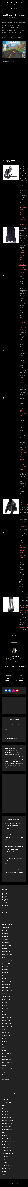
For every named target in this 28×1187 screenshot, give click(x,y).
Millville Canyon (6, 1126)
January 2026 (6, 912)
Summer (4, 1162)
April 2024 (5, 975)
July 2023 (5, 1002)
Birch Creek (5, 1090)
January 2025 (6, 948)
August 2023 (6, 999)
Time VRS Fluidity (7, 1165)
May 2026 (5, 900)
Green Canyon (6, 1102)
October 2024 (6, 957)
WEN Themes (18, 1184)
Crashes (4, 1096)
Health (4, 1105)
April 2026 (5, 903)
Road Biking (5, 1144)
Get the (22, 260)
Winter (4, 1171)
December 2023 (6, 987)
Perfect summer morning (12, 727)
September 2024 (7, 960)
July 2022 (5, 1038)
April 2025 (5, 939)
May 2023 (5, 1008)
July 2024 (5, 966)
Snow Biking (6, 1156)
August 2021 (6, 1072)
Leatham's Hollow (7, 1120)
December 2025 (6, 915)
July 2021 (5, 1075)
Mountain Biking (7, 1129)
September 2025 (7, 924)
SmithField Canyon (7, 1153)
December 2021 (6, 1060)
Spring (4, 1159)
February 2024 (6, 981)
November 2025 (7, 918)
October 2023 (6, 993)
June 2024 (5, 969)
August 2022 (6, 1035)
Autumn (4, 1084)
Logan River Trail (7, 1123)
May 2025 (5, 936)
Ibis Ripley (5, 1111)
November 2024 (7, 954)
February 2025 (6, 945)
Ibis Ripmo (5, 1114)
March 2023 (5, 1014)
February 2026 (6, 909)
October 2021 (6, 1066)
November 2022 (7, 1026)
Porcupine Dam (6, 1138)
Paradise (4, 1135)
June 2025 (5, 933)
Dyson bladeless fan (22, 413)
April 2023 (5, 1011)
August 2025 (6, 927)
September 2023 (7, 996)
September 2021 (7, 1069)
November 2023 (7, 990)
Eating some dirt (9, 851)
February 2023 (6, 1017)
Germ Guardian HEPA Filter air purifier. (22, 454)
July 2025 (5, 930)
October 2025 (6, 921)
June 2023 (5, 1005)
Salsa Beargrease (7, 1147)
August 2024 (6, 963)
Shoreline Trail (6, 1150)
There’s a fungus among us (13, 724)
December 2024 (6, 951)
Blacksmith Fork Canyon (9, 1093)
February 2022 (6, 1054)
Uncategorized (6, 1168)
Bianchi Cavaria (6, 1087)
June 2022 (5, 1041)
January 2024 (6, 984)
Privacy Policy (21, 1182)
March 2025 (5, 942)
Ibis (3, 1108)
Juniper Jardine (6, 1117)
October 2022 (6, 1029)
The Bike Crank (14, 2)
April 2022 (5, 1047)
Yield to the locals (10, 730)
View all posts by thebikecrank (14, 666)
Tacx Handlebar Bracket (22, 379)
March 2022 (5, 1051)
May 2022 (5, 1044)
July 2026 (5, 894)
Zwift (15, 635)
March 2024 (5, 978)
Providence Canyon (8, 1141)
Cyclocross (5, 1099)
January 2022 (6, 1057)
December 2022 (6, 1023)
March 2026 (5, 906)
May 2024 (5, 972)
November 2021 (7, 1063)
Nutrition (5, 1132)
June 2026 (5, 897)
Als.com (22, 224)
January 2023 (6, 1020)
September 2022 (7, 1032)
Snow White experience (11, 738)
